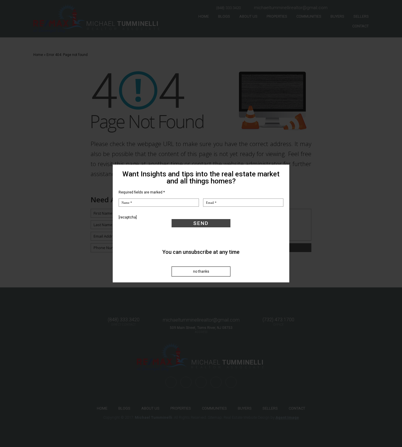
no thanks (201, 271)
